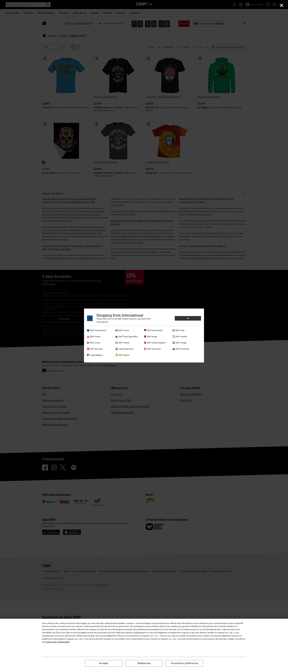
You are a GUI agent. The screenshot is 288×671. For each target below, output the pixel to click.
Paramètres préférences (184, 663)
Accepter (103, 663)
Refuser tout (144, 663)
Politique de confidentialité (57, 641)
